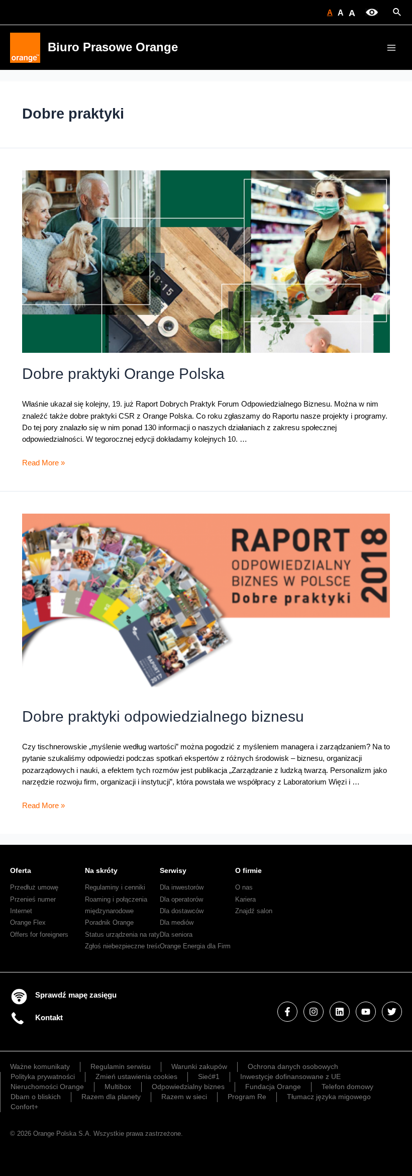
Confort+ (24, 1107)
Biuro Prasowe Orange (113, 47)
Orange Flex (28, 922)
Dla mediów (176, 922)
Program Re (247, 1097)
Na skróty (101, 870)
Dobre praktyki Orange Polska (123, 373)
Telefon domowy (347, 1087)
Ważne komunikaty (40, 1066)
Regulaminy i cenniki (115, 887)
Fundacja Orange (273, 1087)
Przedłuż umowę (34, 887)
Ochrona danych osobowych (293, 1066)
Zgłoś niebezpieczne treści (124, 946)
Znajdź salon (253, 911)
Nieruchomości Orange (47, 1087)
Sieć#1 (209, 1076)
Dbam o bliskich (36, 1097)
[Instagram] (313, 1012)
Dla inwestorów (181, 887)
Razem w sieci (184, 1097)
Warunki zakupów (199, 1066)
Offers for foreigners (39, 934)
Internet (21, 911)
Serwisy (173, 870)
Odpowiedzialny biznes (188, 1087)
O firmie (248, 870)
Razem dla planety (111, 1097)
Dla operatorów (181, 899)
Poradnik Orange (109, 922)
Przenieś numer (33, 899)
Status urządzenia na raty (122, 934)
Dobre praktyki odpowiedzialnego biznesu (163, 716)
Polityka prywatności (43, 1076)
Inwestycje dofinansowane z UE (290, 1076)
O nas (244, 887)
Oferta (20, 870)
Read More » (43, 463)
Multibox (118, 1087)
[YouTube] (366, 1012)
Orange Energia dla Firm (195, 946)
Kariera (245, 899)
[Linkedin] (340, 1012)
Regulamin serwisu (120, 1066)
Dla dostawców (181, 911)
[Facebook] (287, 1012)
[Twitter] (392, 1012)
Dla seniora (176, 934)
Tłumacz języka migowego (329, 1097)
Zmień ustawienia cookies (136, 1076)
